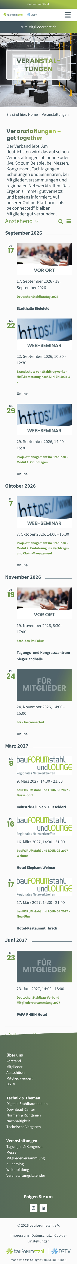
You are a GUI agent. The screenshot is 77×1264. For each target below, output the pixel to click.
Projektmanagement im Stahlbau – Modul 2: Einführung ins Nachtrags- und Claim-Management (43, 548)
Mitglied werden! (19, 1078)
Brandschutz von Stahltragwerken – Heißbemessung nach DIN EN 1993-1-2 (44, 376)
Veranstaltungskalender (25, 1175)
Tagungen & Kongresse (24, 1146)
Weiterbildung (17, 1169)
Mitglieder (14, 1067)
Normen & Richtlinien (23, 1115)
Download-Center (20, 1109)
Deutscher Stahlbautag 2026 (37, 296)
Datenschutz (41, 1235)
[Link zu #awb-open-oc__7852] (68, 15)
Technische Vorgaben (23, 1127)
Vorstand (13, 1061)
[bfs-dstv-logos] (20, 15)
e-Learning (15, 1164)
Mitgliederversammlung (25, 1158)
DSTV (10, 1084)
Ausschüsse (15, 1072)
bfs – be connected (30, 722)
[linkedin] (43, 1208)
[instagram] (33, 1208)
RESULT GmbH (57, 1260)
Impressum (19, 1235)
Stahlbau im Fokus (30, 641)
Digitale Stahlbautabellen (27, 1103)
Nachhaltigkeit (18, 1121)
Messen (12, 1152)
